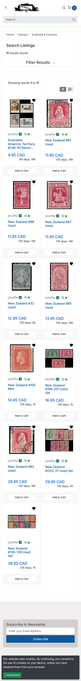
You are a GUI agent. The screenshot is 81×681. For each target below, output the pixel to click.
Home (10, 34)
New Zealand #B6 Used (21, 223)
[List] (70, 89)
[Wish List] (33, 100)
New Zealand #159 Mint (21, 387)
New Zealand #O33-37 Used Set (59, 468)
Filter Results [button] (38, 62)
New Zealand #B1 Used (58, 142)
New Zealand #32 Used (21, 305)
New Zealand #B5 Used (58, 305)
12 (26, 134)
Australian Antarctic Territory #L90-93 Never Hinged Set (21, 145)
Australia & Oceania (44, 34)
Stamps (23, 34)
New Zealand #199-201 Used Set (56, 389)
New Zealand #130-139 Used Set (19, 552)
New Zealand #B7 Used (58, 224)
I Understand (12, 674)
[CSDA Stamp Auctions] (26, 8)
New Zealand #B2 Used (21, 468)
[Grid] (63, 89)
